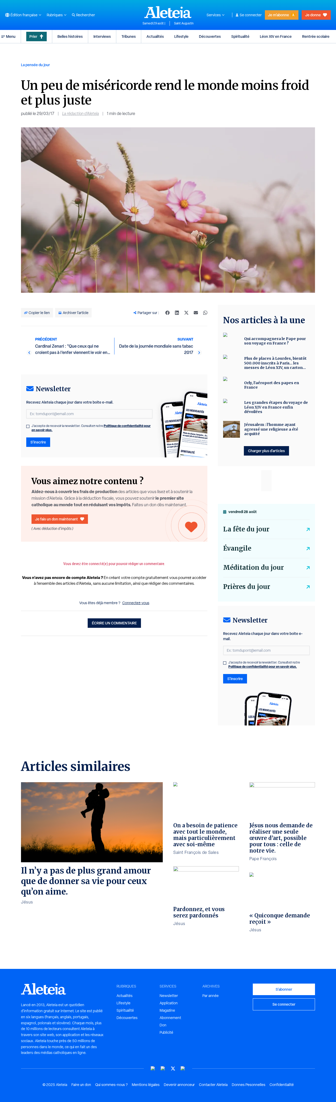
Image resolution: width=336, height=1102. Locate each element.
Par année (210, 995)
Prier (33, 36)
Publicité (166, 1032)
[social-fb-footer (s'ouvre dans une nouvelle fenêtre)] (163, 1068)
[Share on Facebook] (167, 313)
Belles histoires (70, 36)
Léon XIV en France (276, 36)
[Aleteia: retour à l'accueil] (168, 12)
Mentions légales (146, 1084)
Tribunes (129, 36)
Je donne (313, 14)
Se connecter (251, 15)
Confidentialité (282, 1084)
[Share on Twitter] (186, 313)
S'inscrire (38, 442)
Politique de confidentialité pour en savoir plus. (262, 666)
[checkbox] (27, 426)
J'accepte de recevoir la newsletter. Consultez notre (91, 428)
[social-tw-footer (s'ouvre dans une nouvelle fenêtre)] (173, 1068)
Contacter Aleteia (213, 1084)
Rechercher (85, 15)
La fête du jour (246, 529)
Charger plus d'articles (266, 450)
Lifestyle (181, 36)
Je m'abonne (278, 14)
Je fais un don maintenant (56, 518)
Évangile (237, 548)
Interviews (102, 36)
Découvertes (210, 36)
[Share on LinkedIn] (177, 313)
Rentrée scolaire (315, 36)
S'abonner (284, 989)
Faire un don (81, 1084)
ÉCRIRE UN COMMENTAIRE (114, 622)
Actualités (155, 36)
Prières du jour (246, 587)
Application (169, 1003)
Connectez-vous (135, 602)
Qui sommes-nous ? (111, 1084)
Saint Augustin (183, 23)
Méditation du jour (253, 567)
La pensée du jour (35, 64)
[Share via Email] (196, 313)
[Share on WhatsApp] (205, 313)
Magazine (167, 1010)
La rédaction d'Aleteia (80, 113)
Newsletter (169, 995)
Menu (10, 36)
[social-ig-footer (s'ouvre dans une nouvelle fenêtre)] (183, 1068)
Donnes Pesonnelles (248, 1084)
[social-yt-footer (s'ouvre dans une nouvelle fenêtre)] (153, 1068)
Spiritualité (240, 36)
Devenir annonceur (179, 1084)
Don (163, 1025)
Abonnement (170, 1017)
